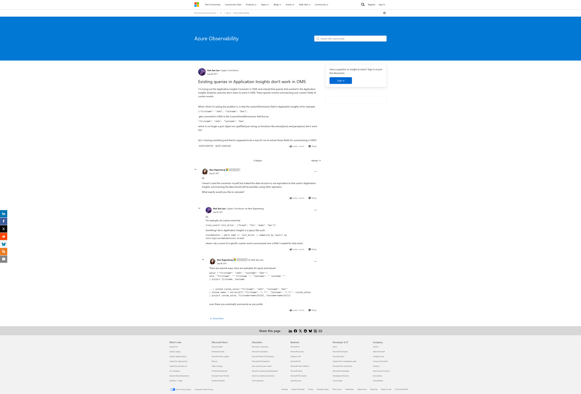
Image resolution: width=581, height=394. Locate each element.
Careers (376, 347)
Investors (376, 366)
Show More (218, 318)
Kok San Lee (213, 70)
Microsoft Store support (220, 356)
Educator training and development (265, 371)
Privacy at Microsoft (380, 361)
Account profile (217, 347)
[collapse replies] (195, 169)
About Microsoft (379, 351)
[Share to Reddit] (305, 330)
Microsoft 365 (295, 361)
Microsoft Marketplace (341, 371)
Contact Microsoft (297, 389)
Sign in (340, 80)
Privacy (310, 389)
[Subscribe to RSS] (315, 330)
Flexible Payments (218, 380)
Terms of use (336, 389)
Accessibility (377, 376)
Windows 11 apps (175, 380)
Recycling (373, 389)
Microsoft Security (297, 351)
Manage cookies (323, 389)
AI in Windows (174, 371)
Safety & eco (362, 389)
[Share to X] (300, 330)
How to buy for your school (261, 366)
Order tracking (217, 366)
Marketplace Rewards (341, 376)
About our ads (386, 389)
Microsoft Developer (340, 351)
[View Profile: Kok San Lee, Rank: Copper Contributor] (202, 72)
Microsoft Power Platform (299, 366)
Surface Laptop (174, 351)
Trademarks (349, 389)
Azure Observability (241, 13)
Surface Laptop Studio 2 (178, 356)
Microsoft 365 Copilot (298, 376)
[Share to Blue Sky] (310, 330)
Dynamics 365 (295, 356)
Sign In (382, 4)
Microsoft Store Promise (220, 376)
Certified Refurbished (219, 371)
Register (371, 4)
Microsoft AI (294, 347)
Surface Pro (173, 347)
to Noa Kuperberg (254, 208)
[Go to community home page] (196, 4)
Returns (214, 361)
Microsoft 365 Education (261, 361)
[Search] (363, 4)
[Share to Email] (320, 330)
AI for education (258, 380)
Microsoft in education (260, 347)
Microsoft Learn (338, 356)
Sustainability (378, 380)
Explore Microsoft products (179, 376)
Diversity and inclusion (381, 371)
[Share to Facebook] (295, 330)
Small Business (295, 380)
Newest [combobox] (316, 160)
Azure (228, 13)
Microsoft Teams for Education (263, 356)
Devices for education (260, 351)
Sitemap (285, 389)
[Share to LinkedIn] (290, 330)
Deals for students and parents (263, 376)
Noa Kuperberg (217, 169)
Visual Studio (337, 380)
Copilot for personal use (178, 366)
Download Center (218, 351)
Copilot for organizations (178, 361)
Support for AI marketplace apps (344, 361)
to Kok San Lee (255, 259)
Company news (378, 356)
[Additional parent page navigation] (221, 13)
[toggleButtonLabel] (384, 13)
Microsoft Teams (296, 371)
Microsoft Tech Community (342, 366)
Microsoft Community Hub (205, 13)
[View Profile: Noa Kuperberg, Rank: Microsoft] (205, 171)
